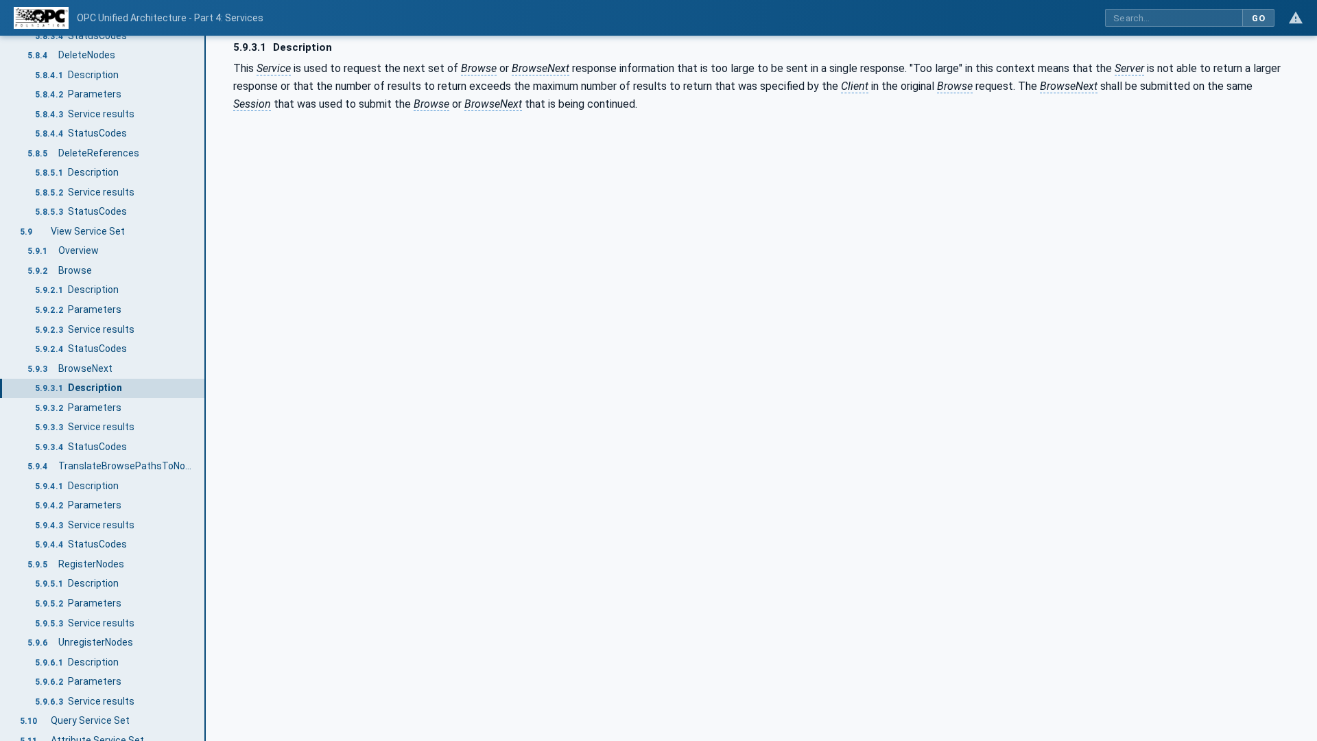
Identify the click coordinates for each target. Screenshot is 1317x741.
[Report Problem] (1295, 17)
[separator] (206, 388)
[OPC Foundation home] (41, 18)
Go (1258, 18)
